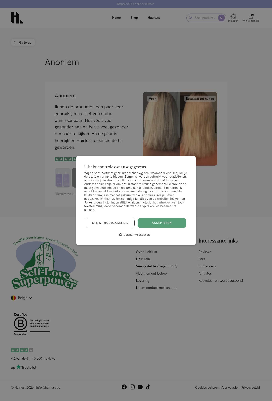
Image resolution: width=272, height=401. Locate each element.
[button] (136, 234)
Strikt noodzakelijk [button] (110, 223)
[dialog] (136, 200)
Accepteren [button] (162, 223)
